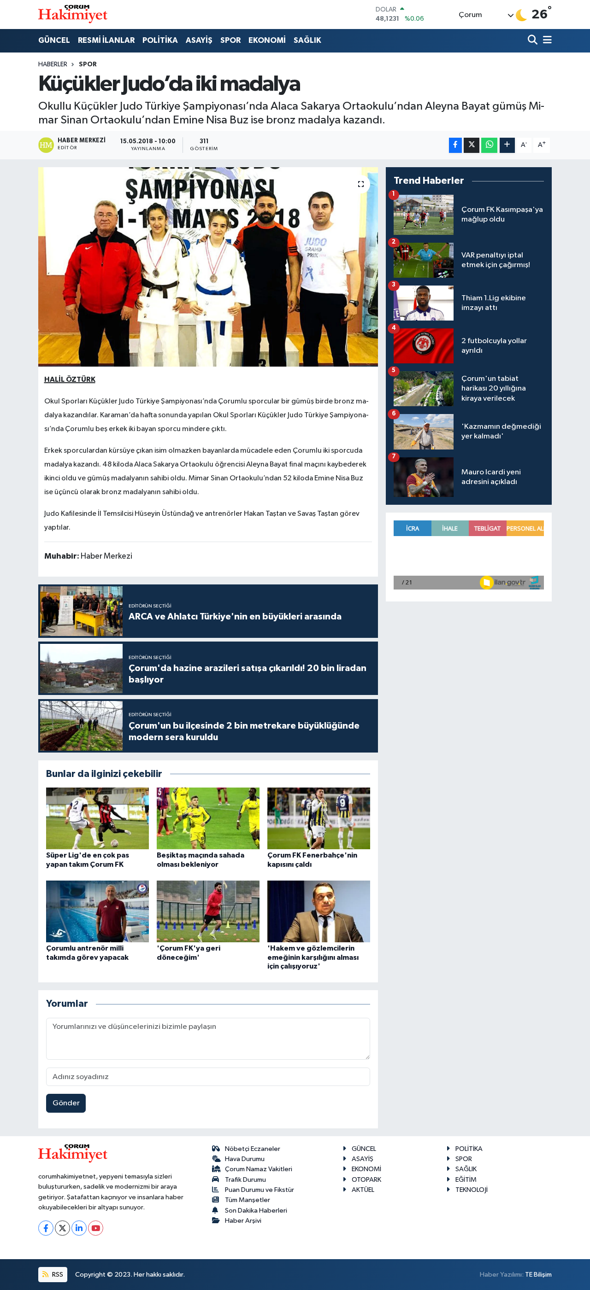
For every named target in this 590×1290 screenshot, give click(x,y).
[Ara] (533, 41)
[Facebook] (45, 1228)
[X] (62, 1228)
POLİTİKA (160, 40)
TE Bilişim (538, 1274)
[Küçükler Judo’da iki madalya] (208, 266)
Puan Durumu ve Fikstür (259, 1189)
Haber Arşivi (243, 1220)
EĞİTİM (466, 1179)
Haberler (52, 64)
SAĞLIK (307, 40)
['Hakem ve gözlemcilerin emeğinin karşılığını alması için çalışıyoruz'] (318, 911)
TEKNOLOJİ (471, 1189)
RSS (57, 1274)
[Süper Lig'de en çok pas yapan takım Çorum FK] (97, 818)
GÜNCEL (54, 40)
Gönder (66, 1103)
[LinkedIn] (79, 1228)
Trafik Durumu (245, 1179)
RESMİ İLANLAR (106, 40)
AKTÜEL (363, 1189)
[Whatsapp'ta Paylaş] (489, 145)
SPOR (230, 40)
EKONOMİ (267, 40)
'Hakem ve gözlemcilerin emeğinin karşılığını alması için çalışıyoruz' (313, 957)
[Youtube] (95, 1228)
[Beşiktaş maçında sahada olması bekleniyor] (208, 818)
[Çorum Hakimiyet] (72, 14)
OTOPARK (366, 1179)
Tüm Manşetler (247, 1200)
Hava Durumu (245, 1159)
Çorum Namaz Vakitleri (258, 1169)
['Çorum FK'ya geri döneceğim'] (208, 911)
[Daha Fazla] (507, 145)
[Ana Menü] (545, 41)
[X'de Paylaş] (471, 145)
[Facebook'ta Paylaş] (455, 145)
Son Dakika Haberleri (256, 1210)
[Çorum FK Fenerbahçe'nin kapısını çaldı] (318, 818)
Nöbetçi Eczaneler (252, 1148)
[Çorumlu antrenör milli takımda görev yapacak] (97, 911)
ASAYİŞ (199, 40)
